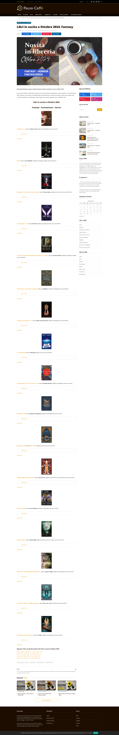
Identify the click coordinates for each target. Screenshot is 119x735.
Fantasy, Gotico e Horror (84, 235)
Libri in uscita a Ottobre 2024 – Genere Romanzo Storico (29, 654)
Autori (80, 224)
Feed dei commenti (50, 720)
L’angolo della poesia (83, 242)
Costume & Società (76, 14)
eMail (77, 715)
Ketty (18, 669)
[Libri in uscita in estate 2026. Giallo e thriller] (67, 685)
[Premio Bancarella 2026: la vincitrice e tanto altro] (82, 152)
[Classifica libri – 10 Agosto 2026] (82, 145)
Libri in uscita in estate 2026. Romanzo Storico (44, 694)
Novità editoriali (40, 662)
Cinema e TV (48, 14)
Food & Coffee (64, 14)
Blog (31, 14)
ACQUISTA (19, 138)
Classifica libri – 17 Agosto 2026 (34, 1)
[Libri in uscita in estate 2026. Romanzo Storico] (46, 685)
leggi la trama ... (24, 134)
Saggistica (81, 240)
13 (100, 207)
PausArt (55, 14)
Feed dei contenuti (50, 718)
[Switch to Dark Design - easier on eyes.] (101, 1)
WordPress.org (49, 723)
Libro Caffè (38, 14)
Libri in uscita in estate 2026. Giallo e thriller (67, 694)
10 (90, 207)
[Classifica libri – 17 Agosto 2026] (82, 130)
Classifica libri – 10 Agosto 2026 (93, 146)
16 (87, 209)
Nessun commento (44, 30)
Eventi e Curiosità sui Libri (84, 247)
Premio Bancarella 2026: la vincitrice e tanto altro (93, 153)
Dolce (80, 259)
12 (97, 207)
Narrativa (81, 227)
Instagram (78, 720)
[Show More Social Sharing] (63, 34)
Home (19, 14)
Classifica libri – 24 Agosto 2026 (93, 124)
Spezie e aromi (82, 269)
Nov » (83, 216)
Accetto (95, 732)
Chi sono (25, 14)
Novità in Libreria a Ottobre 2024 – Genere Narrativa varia (29, 652)
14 (80, 209)
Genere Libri (33, 17)
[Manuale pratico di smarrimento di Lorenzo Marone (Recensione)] (82, 137)
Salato (80, 256)
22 (84, 211)
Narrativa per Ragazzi (83, 237)
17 (90, 209)
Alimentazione (82, 264)
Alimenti (81, 266)
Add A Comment (46, 700)
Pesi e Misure (82, 271)
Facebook (78, 718)
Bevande (81, 261)
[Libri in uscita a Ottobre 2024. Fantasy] (59, 61)
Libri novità (32, 662)
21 (80, 211)
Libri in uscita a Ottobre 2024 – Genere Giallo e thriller (28, 656)
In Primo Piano (21, 691)
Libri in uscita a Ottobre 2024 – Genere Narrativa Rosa (28, 658)
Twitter (77, 725)
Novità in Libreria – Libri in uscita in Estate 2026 (25, 694)
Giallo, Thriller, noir (83, 232)
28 (80, 213)
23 (87, 211)
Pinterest (78, 723)
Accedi (47, 715)
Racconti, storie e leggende (84, 245)
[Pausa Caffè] (31, 8)
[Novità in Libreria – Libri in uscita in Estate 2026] (26, 685)
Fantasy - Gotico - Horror (41, 17)
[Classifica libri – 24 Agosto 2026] (82, 123)
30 (87, 213)
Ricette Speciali (82, 274)
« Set (80, 216)
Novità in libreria (49, 662)
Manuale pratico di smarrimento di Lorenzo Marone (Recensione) (93, 139)
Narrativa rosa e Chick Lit (84, 229)
